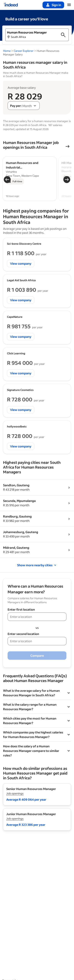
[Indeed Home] (10, 5)
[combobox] (24, 105)
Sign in (56, 5)
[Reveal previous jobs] (7, 179)
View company (20, 263)
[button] (37, 35)
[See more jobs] (67, 146)
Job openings (15, 793)
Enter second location (23, 634)
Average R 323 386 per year (25, 825)
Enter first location (21, 609)
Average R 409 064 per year (26, 799)
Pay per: (16, 106)
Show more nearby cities (35, 565)
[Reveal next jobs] (66, 179)
